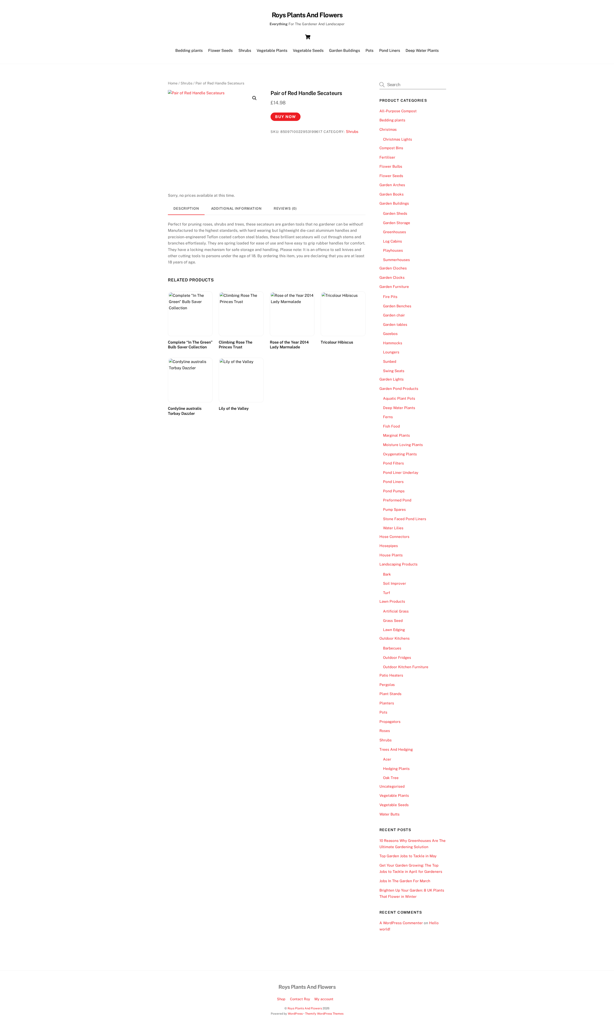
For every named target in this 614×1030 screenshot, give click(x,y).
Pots (369, 50)
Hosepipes (388, 546)
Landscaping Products (398, 564)
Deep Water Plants (422, 50)
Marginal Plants (396, 435)
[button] (254, 98)
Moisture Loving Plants (403, 445)
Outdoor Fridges (397, 657)
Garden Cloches (393, 268)
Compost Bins (391, 148)
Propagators (390, 722)
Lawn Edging (394, 630)
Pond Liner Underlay (400, 472)
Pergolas (387, 685)
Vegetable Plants (272, 50)
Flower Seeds (220, 50)
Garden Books (391, 194)
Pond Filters (393, 463)
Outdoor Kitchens (394, 638)
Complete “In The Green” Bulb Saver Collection (190, 345)
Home (172, 83)
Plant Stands (390, 694)
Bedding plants (189, 50)
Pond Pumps (394, 491)
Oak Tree (391, 778)
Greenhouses (394, 232)
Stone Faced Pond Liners (404, 519)
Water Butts (389, 814)
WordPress (295, 1013)
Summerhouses (396, 260)
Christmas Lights (397, 139)
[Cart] (308, 37)
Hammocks (392, 343)
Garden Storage (396, 223)
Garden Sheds (395, 213)
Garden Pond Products (398, 389)
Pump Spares (394, 509)
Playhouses (393, 250)
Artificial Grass (396, 611)
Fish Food (391, 426)
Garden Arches (392, 185)
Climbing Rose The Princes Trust (235, 345)
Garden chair (394, 315)
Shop (281, 999)
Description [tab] (186, 208)
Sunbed (389, 361)
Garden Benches (397, 306)
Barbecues (392, 648)
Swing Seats (393, 371)
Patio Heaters (391, 675)
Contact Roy (300, 999)
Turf (386, 593)
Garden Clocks (392, 277)
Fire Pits (390, 297)
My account (323, 999)
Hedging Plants (396, 769)
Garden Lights (391, 379)
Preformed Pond (397, 500)
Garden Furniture (394, 287)
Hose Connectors (394, 537)
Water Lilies (393, 528)
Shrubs (244, 50)
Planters (386, 703)
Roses (384, 731)
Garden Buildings (344, 50)
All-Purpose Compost (398, 111)
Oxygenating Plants (400, 454)
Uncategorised (392, 786)
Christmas (388, 129)
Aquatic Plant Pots (399, 398)
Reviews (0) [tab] (285, 208)
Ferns (388, 417)
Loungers (391, 352)
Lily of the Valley (234, 408)
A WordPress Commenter (401, 923)
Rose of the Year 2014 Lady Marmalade (289, 345)
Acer (387, 759)
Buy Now (285, 116)
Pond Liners (389, 50)
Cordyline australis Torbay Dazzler (184, 411)
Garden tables (395, 324)
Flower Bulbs (390, 166)
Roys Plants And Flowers (305, 1008)
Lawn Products (392, 601)
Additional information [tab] (236, 208)
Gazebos (390, 334)
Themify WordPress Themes (324, 1013)
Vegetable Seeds (308, 50)
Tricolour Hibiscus (337, 342)
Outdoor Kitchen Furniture (405, 667)
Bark (387, 574)
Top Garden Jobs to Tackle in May (408, 856)
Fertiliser (387, 157)
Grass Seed (393, 621)
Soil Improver (394, 583)
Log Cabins (392, 241)
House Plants (391, 555)
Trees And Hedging (396, 749)
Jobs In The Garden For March (404, 881)
